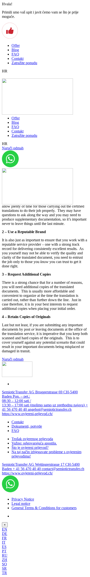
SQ (4, 564)
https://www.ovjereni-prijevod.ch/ (27, 414)
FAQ (15, 54)
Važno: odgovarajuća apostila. (34, 443)
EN (4, 529)
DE (4, 534)
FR (4, 538)
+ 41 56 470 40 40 (27, 469)
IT (4, 542)
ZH (4, 560)
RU (4, 555)
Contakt (18, 58)
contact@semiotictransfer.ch (63, 469)
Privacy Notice (23, 499)
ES (4, 547)
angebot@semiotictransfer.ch (50, 409)
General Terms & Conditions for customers (44, 508)
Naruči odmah (13, 148)
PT (4, 551)
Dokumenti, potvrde (27, 426)
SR (4, 568)
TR (4, 573)
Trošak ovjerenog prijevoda (32, 439)
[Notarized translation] (37, 113)
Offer (16, 45)
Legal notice (21, 503)
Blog (15, 50)
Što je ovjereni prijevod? (30, 447)
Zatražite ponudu (24, 63)
